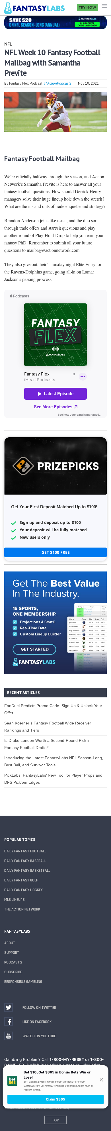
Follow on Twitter (39, 1007)
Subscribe (13, 972)
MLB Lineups (14, 899)
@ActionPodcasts (57, 83)
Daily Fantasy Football (25, 851)
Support (11, 952)
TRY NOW (87, 7)
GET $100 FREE (56, 552)
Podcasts (13, 962)
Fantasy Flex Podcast (25, 83)
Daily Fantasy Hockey (23, 890)
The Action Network (22, 909)
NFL (8, 44)
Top (55, 1120)
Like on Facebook (37, 1021)
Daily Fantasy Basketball (27, 870)
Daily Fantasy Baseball (25, 860)
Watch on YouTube (39, 1036)
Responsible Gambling (23, 981)
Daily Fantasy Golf (21, 880)
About (9, 943)
